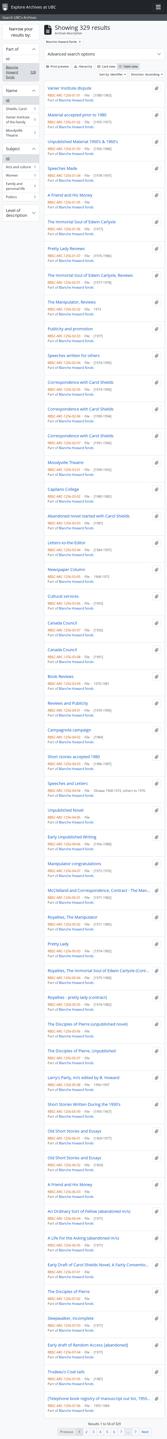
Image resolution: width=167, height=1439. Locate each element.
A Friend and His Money (70, 195)
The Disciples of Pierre (69, 1291)
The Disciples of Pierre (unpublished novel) (88, 1024)
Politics (21, 198)
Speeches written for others (74, 355)
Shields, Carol (21, 110)
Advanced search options (71, 54)
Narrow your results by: (21, 32)
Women (21, 176)
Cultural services (63, 596)
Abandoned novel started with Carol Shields (89, 516)
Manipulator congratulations (74, 863)
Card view (108, 66)
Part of (12, 49)
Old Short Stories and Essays (74, 1131)
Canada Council (62, 623)
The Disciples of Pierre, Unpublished (82, 1050)
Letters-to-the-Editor (67, 542)
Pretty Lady (58, 944)
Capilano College (63, 489)
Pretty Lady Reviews (66, 248)
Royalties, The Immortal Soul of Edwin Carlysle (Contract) (99, 970)
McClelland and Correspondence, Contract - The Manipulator (99, 890)
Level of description (16, 213)
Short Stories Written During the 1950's (84, 1104)
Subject (13, 148)
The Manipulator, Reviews (72, 302)
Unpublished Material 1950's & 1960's (83, 141)
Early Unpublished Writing (72, 837)
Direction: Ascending (145, 74)
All (8, 59)
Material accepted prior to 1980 (77, 114)
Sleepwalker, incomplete (71, 1318)
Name (11, 90)
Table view (130, 66)
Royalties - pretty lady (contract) (77, 997)
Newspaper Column (66, 569)
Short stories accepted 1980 (74, 756)
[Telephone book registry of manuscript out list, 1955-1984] (99, 1398)
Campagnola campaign (69, 730)
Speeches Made (62, 168)
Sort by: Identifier (111, 74)
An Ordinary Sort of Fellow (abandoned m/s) (89, 1211)
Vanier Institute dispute (69, 88)
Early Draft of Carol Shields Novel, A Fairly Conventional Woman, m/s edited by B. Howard (99, 1264)
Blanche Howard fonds (21, 72)
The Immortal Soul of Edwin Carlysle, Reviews (90, 275)
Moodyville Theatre (21, 133)
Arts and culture (21, 168)
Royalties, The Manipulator (73, 917)
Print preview (59, 66)
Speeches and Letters (68, 783)
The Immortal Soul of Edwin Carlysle (82, 221)
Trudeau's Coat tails (66, 1371)
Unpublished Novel (66, 810)
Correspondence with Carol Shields (81, 382)
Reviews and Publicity (68, 703)
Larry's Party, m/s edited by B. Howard (83, 1077)
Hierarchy (85, 66)
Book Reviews (61, 676)
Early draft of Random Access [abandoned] (88, 1345)
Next (145, 1432)
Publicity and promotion (70, 328)
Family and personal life (21, 186)
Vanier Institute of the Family (21, 119)
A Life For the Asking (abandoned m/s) (83, 1238)
